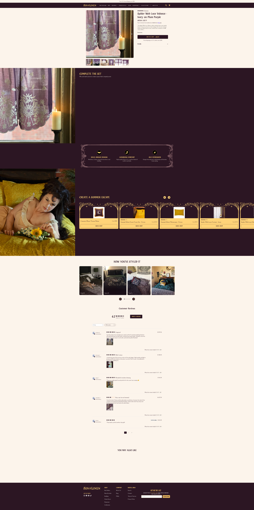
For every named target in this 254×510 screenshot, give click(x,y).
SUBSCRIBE (166, 496)
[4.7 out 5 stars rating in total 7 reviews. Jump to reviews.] (86, 471)
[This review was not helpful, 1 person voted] (160, 392)
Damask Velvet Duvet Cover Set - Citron (133, 222)
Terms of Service (132, 496)
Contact (130, 493)
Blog (117, 493)
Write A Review (136, 316)
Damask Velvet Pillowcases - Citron (171, 222)
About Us (118, 490)
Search (129, 490)
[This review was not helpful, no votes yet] (160, 350)
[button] (131, 34)
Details (139, 44)
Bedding (106, 496)
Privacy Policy (131, 499)
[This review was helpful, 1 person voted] (157, 372)
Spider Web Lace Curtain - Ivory (211, 222)
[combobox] (98, 325)
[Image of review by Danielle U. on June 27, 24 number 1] (109, 407)
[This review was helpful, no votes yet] (157, 426)
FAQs (117, 496)
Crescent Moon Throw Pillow (89, 221)
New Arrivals (107, 493)
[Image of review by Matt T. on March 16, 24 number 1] (109, 384)
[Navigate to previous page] (122, 433)
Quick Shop (98, 226)
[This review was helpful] (157, 350)
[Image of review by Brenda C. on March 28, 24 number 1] (109, 364)
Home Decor (107, 499)
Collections (107, 505)
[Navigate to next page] (132, 433)
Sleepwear (107, 502)
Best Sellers (107, 490)
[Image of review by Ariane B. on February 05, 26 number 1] (109, 342)
